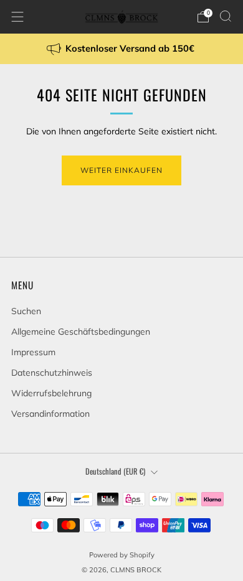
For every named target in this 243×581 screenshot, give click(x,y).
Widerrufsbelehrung (51, 393)
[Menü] (17, 17)
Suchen (26, 311)
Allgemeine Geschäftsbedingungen (80, 331)
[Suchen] (225, 16)
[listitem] (121, 49)
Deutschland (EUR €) (115, 471)
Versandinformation (50, 413)
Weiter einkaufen (121, 170)
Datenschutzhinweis (51, 372)
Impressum (33, 352)
